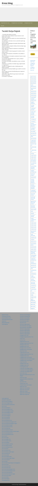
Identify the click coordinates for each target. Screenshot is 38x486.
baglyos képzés (33, 249)
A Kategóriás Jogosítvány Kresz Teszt (26, 336)
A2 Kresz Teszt (22, 340)
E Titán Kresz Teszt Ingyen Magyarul (26, 369)
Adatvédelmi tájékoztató (6, 399)
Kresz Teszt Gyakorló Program (7, 429)
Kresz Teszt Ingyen (5, 437)
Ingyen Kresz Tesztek (23, 391)
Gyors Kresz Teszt (23, 381)
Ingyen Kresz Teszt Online (24, 389)
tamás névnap (33, 78)
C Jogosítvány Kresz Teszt (24, 352)
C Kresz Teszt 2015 (23, 362)
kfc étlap (32, 153)
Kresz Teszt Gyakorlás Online (7, 426)
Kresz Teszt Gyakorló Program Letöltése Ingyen (10, 431)
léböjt (32, 211)
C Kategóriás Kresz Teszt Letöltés (26, 357)
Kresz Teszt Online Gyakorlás (7, 472)
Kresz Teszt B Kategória (6, 407)
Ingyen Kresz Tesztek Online (25, 392)
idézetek (32, 213)
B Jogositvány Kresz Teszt (5, 22)
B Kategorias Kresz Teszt (24, 344)
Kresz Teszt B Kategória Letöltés (7, 410)
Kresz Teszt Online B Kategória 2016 (8, 470)
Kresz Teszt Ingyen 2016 (6, 439)
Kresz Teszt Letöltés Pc (6, 459)
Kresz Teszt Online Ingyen (6, 475)
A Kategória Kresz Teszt (24, 335)
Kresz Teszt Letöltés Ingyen (7, 456)
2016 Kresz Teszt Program (24, 319)
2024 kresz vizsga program (25, 330)
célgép (32, 294)
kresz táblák (33, 131)
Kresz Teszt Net (4, 461)
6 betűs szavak (33, 225)
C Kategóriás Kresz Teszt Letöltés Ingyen (27, 358)
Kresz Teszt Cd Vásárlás (6, 414)
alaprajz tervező (34, 91)
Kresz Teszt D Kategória (6, 415)
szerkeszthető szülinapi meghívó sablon (34, 99)
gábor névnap (33, 76)
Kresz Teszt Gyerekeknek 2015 (7, 432)
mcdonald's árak (34, 285)
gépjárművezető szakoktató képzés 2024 (34, 252)
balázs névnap (33, 80)
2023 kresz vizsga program (25, 328)
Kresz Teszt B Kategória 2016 (7, 409)
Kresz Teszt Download (6, 417)
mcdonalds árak (34, 273)
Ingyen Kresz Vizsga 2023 (24, 394)
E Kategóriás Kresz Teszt (24, 365)
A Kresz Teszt (22, 338)
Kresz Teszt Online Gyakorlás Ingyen (8, 473)
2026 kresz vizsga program (25, 333)
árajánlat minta (34, 237)
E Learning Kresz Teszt (24, 366)
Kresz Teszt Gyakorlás (6, 418)
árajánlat (32, 239)
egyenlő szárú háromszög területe (33, 202)
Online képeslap (5, 324)
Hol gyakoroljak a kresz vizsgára (26, 384)
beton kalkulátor (34, 138)
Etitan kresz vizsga (23, 377)
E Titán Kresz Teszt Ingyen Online (26, 371)
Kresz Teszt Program (5, 478)
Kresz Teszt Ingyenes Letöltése (7, 443)
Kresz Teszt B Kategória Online (7, 412)
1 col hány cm (33, 119)
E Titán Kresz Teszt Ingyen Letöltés (26, 368)
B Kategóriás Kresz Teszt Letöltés (26, 349)
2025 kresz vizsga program (25, 332)
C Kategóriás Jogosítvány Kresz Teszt (26, 354)
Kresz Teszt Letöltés (5, 455)
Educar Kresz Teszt (23, 373)
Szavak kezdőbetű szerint (6, 317)
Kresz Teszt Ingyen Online (6, 440)
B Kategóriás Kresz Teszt (24, 346)
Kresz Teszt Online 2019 (6, 466)
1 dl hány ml (33, 121)
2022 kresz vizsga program (25, 324)
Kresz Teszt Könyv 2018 (6, 450)
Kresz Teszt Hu (4, 436)
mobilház (32, 292)
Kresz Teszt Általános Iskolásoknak (8, 404)
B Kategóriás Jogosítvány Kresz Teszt (26, 343)
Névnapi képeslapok (5, 322)
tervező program (34, 95)
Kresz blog (7, 3)
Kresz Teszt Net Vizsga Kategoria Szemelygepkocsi (11, 462)
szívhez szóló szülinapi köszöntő (33, 113)
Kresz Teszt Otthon (5, 477)
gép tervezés (33, 306)
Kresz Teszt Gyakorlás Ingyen (7, 425)
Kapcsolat (2, 25)
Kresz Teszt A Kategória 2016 (7, 403)
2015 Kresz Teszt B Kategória (25, 314)
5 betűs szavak (33, 222)
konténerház (33, 287)
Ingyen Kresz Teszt (23, 386)
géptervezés (33, 304)
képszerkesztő (33, 82)
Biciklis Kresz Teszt (23, 351)
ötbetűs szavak (33, 227)
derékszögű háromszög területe (33, 198)
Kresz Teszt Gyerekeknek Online (7, 434)
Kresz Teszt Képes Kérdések (7, 445)
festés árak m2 (33, 241)
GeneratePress (23, 484)
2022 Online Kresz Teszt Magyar (26, 327)
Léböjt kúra (4, 321)
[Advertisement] (19, 14)
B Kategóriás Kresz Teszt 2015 (25, 347)
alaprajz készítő (34, 93)
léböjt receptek (33, 209)
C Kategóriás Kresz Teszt (24, 355)
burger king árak (34, 157)
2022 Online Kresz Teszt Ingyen (25, 325)
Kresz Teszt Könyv (5, 448)
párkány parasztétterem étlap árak (33, 124)
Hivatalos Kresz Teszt (24, 383)
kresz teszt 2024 (34, 133)
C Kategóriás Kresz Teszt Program (17, 22)
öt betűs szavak (33, 229)
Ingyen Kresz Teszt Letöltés (25, 388)
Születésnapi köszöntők (6, 316)
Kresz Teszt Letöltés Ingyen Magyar (8, 458)
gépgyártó (33, 308)
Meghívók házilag (5, 314)
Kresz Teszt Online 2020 (6, 467)
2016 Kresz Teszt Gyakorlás (25, 316)
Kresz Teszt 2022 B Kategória (7, 401)
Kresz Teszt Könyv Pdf (6, 453)
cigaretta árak (33, 265)
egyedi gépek (33, 302)
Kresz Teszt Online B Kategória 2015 (8, 469)
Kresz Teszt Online (5, 464)
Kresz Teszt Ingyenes (5, 442)
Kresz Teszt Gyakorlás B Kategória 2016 (9, 421)
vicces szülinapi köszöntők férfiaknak (34, 167)
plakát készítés (33, 247)
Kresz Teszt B (4, 406)
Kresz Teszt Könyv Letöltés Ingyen (8, 451)
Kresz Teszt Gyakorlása (6, 428)
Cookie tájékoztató (5, 398)
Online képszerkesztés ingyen (7, 319)
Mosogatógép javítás (6, 480)
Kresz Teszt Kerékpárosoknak (7, 447)
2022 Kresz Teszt (23, 322)
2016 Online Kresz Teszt (24, 321)
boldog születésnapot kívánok (33, 219)
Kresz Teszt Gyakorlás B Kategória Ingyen (9, 423)
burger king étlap (34, 155)
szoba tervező (33, 177)
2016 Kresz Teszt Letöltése (25, 317)
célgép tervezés (33, 297)
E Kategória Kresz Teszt (28, 22)
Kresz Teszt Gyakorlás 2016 (7, 420)
